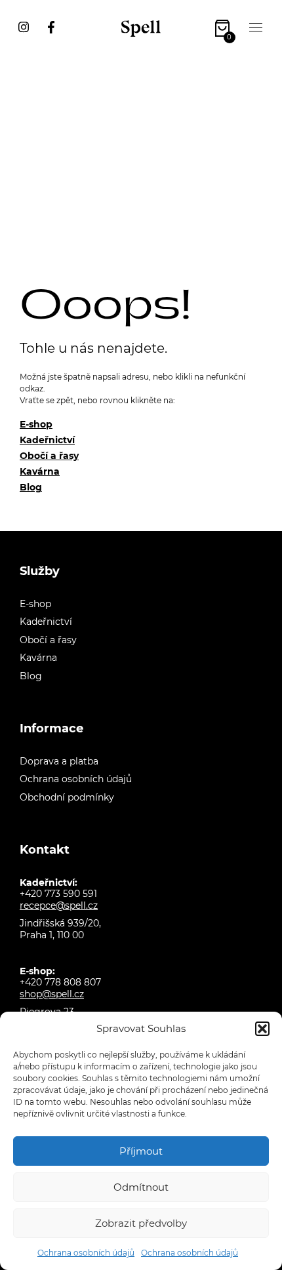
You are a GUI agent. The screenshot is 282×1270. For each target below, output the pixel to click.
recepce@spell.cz (59, 905)
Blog (31, 487)
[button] (262, 1028)
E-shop (36, 424)
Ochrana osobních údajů (85, 1253)
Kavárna (40, 471)
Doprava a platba (59, 761)
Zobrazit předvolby (141, 1223)
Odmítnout (141, 1187)
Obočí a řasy (49, 456)
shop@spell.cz (52, 994)
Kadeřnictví (47, 440)
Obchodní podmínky (67, 797)
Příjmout (141, 1151)
